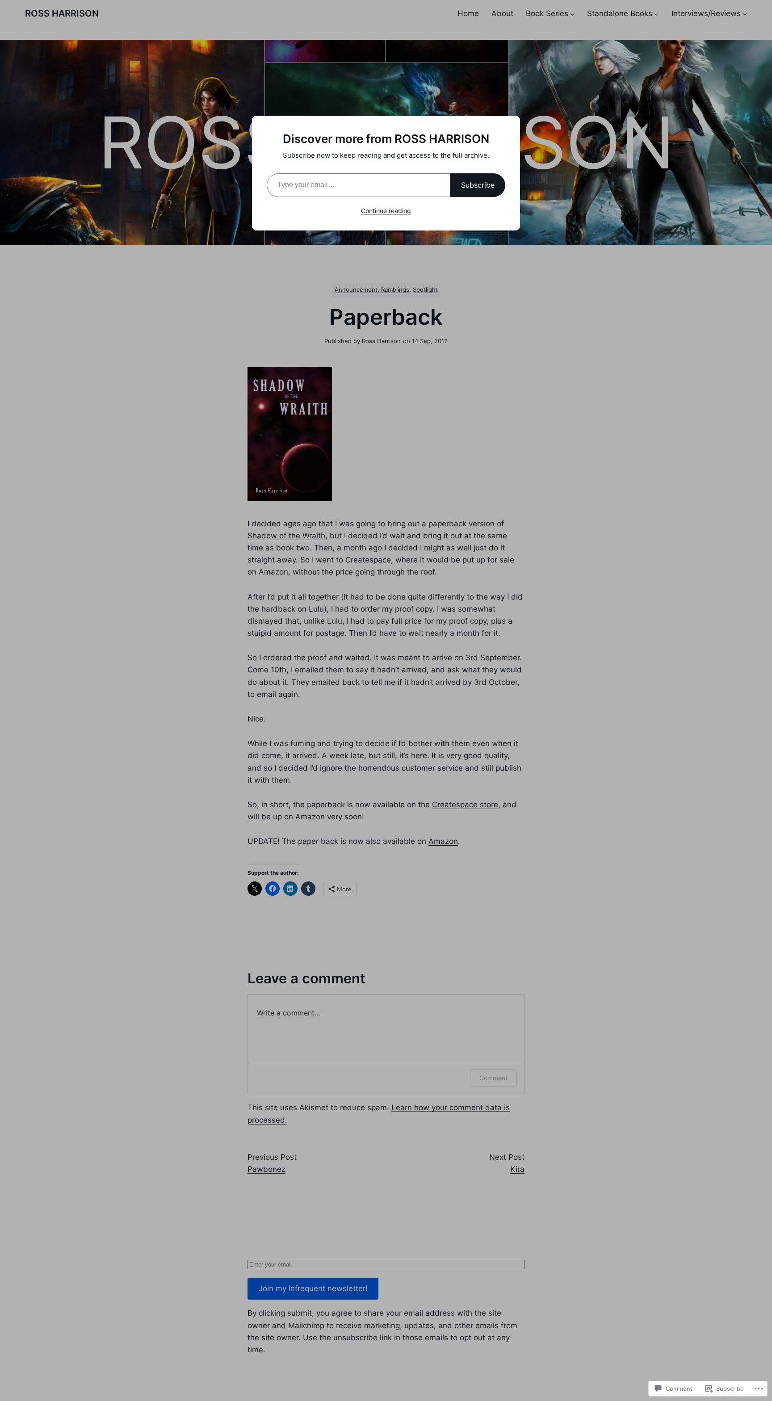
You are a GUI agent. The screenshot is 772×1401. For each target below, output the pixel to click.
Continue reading (386, 210)
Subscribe (478, 184)
